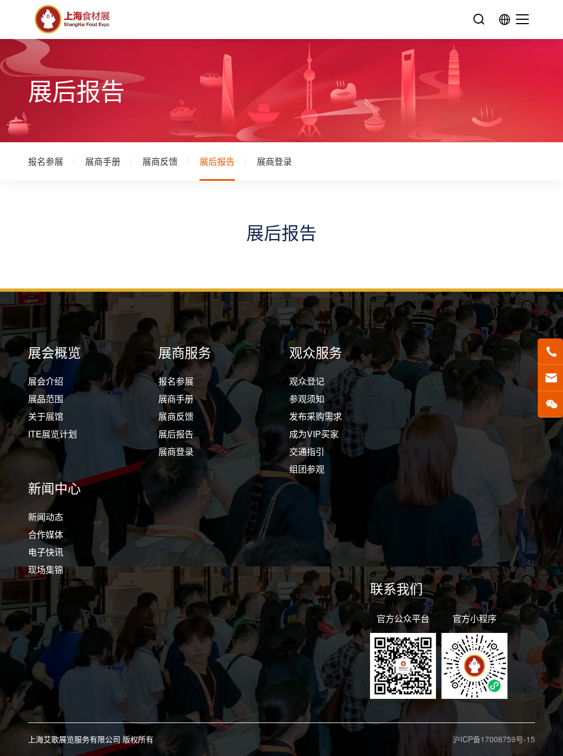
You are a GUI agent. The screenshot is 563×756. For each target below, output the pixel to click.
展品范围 (45, 398)
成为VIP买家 (314, 433)
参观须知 (306, 398)
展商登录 (274, 161)
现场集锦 (45, 569)
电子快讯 (45, 552)
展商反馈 (160, 161)
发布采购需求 (315, 416)
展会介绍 (45, 381)
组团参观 (306, 469)
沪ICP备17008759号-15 (493, 738)
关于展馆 (45, 416)
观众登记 (306, 381)
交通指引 (306, 451)
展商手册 (102, 161)
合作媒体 (45, 534)
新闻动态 (45, 516)
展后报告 (217, 161)
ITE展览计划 (52, 433)
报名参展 (45, 161)
